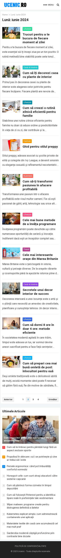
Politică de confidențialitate (30, 546)
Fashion (27, 141)
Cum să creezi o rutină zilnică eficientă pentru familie (39, 112)
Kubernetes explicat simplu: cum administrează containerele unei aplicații (32, 516)
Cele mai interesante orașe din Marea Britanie (40, 257)
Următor (53, 399)
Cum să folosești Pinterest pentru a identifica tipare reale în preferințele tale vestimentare (31, 496)
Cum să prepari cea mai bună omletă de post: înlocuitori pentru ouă (40, 367)
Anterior (8, 399)
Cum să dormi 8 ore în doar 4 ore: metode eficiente (38, 328)
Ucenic (21, 551)
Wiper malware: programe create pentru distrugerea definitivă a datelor (28, 506)
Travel (26, 249)
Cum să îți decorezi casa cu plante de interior (40, 75)
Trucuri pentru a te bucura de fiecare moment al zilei (36, 38)
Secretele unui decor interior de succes (38, 292)
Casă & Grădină (30, 67)
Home (5, 15)
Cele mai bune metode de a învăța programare (39, 222)
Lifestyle (27, 29)
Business (28, 176)
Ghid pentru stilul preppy (40, 146)
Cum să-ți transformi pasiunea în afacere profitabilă (38, 185)
